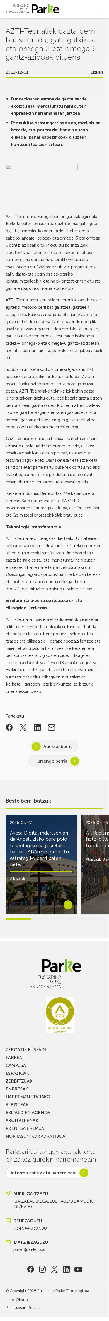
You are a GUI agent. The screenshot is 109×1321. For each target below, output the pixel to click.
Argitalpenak (22, 1120)
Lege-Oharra (17, 1299)
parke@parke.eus (29, 1249)
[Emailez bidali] (51, 727)
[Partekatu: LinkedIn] (37, 727)
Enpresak (17, 1089)
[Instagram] (42, 1269)
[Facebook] (30, 1269)
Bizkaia (97, 72)
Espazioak (17, 1073)
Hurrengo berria (50, 761)
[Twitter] (54, 1269)
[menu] (99, 9)
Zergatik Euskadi (26, 1049)
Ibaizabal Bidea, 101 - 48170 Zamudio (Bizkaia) (54, 1203)
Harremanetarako (28, 1096)
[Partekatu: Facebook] (9, 727)
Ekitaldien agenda (28, 1112)
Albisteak (17, 878)
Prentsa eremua (25, 1128)
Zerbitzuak (19, 1081)
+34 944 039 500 (30, 1228)
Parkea (14, 1057)
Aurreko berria (58, 746)
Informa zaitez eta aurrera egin (44, 1172)
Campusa (16, 1065)
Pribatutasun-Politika (23, 1307)
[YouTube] (78, 1269)
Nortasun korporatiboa (35, 1136)
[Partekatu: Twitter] (23, 727)
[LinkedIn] (66, 1269)
